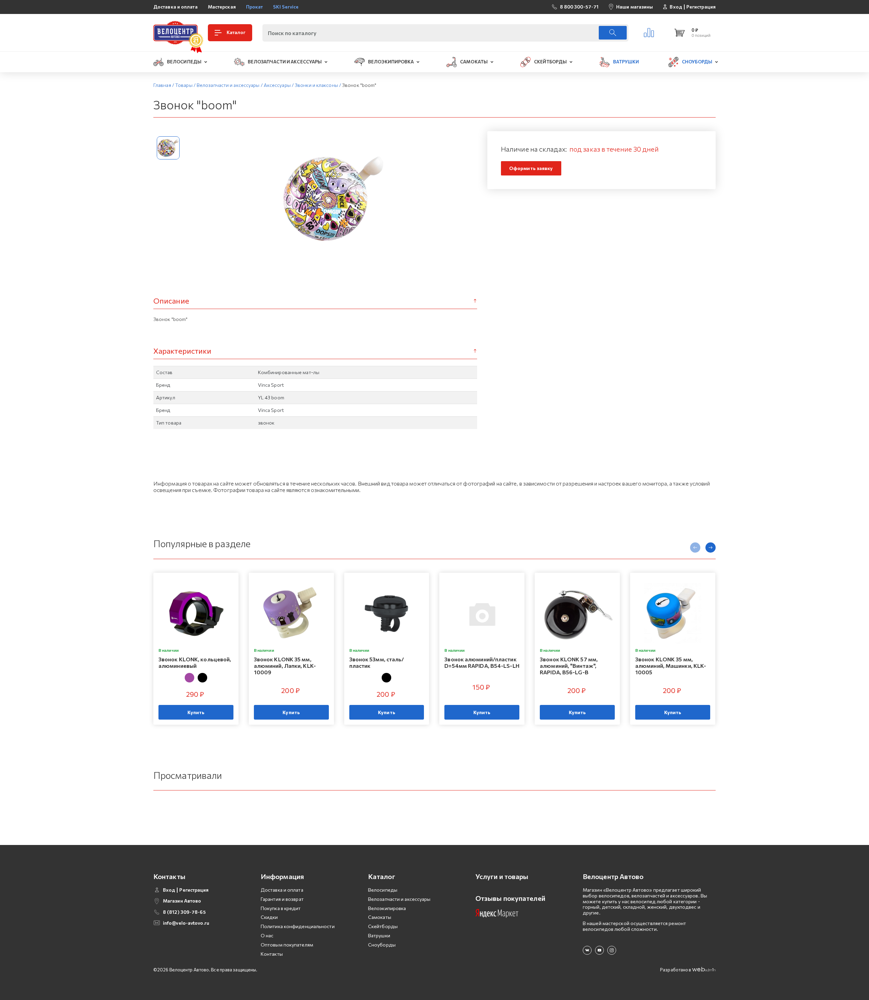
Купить (196, 712)
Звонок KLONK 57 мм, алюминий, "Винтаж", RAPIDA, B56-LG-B (569, 665)
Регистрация (701, 7)
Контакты (272, 954)
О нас (267, 935)
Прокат (254, 7)
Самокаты (379, 917)
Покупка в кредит (281, 908)
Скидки (269, 917)
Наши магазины (634, 7)
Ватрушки (379, 935)
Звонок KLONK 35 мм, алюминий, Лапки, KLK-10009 (285, 665)
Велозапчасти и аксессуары (399, 899)
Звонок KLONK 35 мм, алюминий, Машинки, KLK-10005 (670, 665)
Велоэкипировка (387, 908)
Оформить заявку (531, 168)
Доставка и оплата (175, 7)
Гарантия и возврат (282, 899)
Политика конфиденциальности (298, 926)
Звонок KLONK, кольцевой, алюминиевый (194, 662)
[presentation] (695, 547)
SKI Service (286, 7)
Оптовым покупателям (287, 945)
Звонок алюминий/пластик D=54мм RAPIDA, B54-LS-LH (481, 662)
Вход (676, 7)
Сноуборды (382, 945)
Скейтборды (383, 926)
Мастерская (222, 7)
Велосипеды (382, 890)
